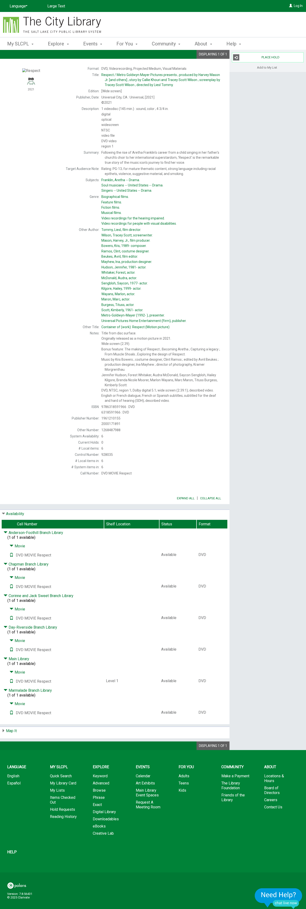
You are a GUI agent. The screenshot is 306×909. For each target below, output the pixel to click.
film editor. (119, 256)
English (13, 776)
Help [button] (232, 44)
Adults (184, 776)
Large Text (56, 6)
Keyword (100, 776)
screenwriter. (127, 235)
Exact (97, 804)
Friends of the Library (233, 797)
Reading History (63, 816)
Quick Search (61, 776)
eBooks (99, 826)
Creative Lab (103, 833)
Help (12, 852)
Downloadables (106, 819)
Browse (99, 790)
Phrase (99, 797)
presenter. (133, 315)
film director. (121, 230)
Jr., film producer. (125, 240)
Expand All (186, 498)
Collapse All (210, 498)
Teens (184, 783)
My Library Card (63, 783)
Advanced (101, 783)
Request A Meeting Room (148, 804)
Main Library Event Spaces (147, 792)
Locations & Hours (274, 778)
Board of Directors (272, 790)
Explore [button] (56, 44)
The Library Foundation (230, 785)
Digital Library (104, 812)
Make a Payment (235, 776)
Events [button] (91, 44)
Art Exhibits (145, 783)
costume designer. (125, 251)
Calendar (143, 776)
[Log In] (290, 6)
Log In (298, 6)
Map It (11, 731)
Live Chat (278, 898)
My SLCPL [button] (18, 44)
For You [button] (125, 44)
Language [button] (16, 767)
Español (14, 783)
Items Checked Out (62, 800)
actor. (123, 267)
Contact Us (273, 807)
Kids (182, 790)
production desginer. (126, 262)
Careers (270, 800)
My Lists (57, 790)
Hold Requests (62, 809)
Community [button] (164, 44)
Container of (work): (135, 327)
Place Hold (270, 57)
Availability (15, 514)
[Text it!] (11, 555)
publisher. (143, 321)
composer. (124, 246)
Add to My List (267, 67)
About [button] (201, 44)
